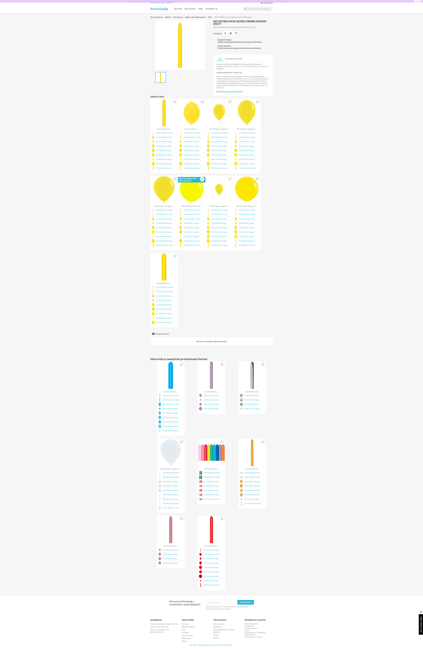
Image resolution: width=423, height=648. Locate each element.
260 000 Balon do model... (212, 477)
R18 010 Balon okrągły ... (171, 563)
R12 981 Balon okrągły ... (252, 395)
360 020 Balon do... (164, 283)
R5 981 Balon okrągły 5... (252, 409)
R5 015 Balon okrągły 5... (212, 581)
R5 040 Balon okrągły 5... (171, 431)
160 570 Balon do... (252, 469)
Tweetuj (230, 33)
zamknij (417, 1)
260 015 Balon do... (211, 546)
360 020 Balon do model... (164, 168)
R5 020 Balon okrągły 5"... (219, 206)
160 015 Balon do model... (212, 550)
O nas (184, 630)
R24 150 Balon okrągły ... (212, 409)
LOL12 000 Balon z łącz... (212, 482)
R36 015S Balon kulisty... (211, 576)
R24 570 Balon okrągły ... (252, 490)
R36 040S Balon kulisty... (171, 426)
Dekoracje (211, 8)
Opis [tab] (220, 59)
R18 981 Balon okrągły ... (252, 400)
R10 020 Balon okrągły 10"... (219, 129)
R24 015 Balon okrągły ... (212, 572)
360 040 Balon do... (170, 392)
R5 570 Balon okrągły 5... (252, 499)
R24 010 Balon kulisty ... (170, 559)
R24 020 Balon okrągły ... (164, 164)
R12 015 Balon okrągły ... (212, 563)
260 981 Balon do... (252, 392)
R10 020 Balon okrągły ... (164, 142)
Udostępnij (225, 33)
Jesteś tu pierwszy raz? (159, 627)
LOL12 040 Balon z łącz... (171, 404)
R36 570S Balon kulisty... (252, 495)
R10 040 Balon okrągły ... (171, 409)
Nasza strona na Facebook (229, 91)
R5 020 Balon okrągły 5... (164, 159)
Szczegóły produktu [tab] (234, 59)
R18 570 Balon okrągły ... (252, 486)
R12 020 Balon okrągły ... (164, 146)
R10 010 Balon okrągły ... (171, 550)
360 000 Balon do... (211, 469)
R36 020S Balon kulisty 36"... (191, 206)
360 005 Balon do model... (171, 504)
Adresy (216, 635)
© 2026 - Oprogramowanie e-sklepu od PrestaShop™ (211, 645)
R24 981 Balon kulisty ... (252, 404)
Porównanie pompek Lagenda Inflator (164, 624)
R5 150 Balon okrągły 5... (212, 400)
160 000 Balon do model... (212, 473)
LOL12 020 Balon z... (191, 129)
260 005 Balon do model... (171, 477)
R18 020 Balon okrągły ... (164, 151)
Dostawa (185, 624)
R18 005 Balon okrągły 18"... (171, 469)
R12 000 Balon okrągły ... (212, 490)
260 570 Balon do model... (253, 504)
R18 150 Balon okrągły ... (212, 404)
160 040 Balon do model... (171, 395)
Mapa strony (186, 638)
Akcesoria (190, 8)
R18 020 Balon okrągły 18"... (164, 206)
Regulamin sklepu (188, 627)
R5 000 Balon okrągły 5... (212, 499)
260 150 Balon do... (211, 392)
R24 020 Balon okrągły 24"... (246, 206)
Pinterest (236, 33)
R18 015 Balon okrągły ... (212, 567)
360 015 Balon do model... (212, 585)
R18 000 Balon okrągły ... (212, 495)
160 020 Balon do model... (164, 133)
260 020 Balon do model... (192, 137)
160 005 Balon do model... (171, 473)
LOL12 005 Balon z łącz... (171, 508)
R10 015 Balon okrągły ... (212, 559)
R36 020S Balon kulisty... (164, 155)
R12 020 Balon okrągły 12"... (247, 129)
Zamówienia (217, 627)
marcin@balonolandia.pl (253, 637)
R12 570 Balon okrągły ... (252, 482)
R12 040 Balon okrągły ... (171, 413)
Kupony (216, 638)
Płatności (185, 632)
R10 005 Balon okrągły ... (171, 499)
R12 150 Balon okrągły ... (212, 395)
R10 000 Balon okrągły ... (212, 486)
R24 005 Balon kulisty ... (171, 486)
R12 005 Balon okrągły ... (171, 482)
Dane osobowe (218, 624)
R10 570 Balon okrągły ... (252, 477)
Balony (178, 8)
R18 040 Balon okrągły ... (171, 417)
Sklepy (184, 641)
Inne (200, 8)
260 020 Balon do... (164, 129)
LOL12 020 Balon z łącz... (164, 137)
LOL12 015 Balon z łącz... (212, 554)
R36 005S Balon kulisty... (171, 490)
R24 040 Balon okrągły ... (171, 422)
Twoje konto (219, 620)
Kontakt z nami (187, 635)
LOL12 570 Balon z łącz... (252, 473)
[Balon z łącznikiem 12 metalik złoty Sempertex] (241, 473)
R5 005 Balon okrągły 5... (171, 495)
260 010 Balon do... (171, 546)
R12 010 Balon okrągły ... (171, 554)
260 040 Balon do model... (171, 400)
